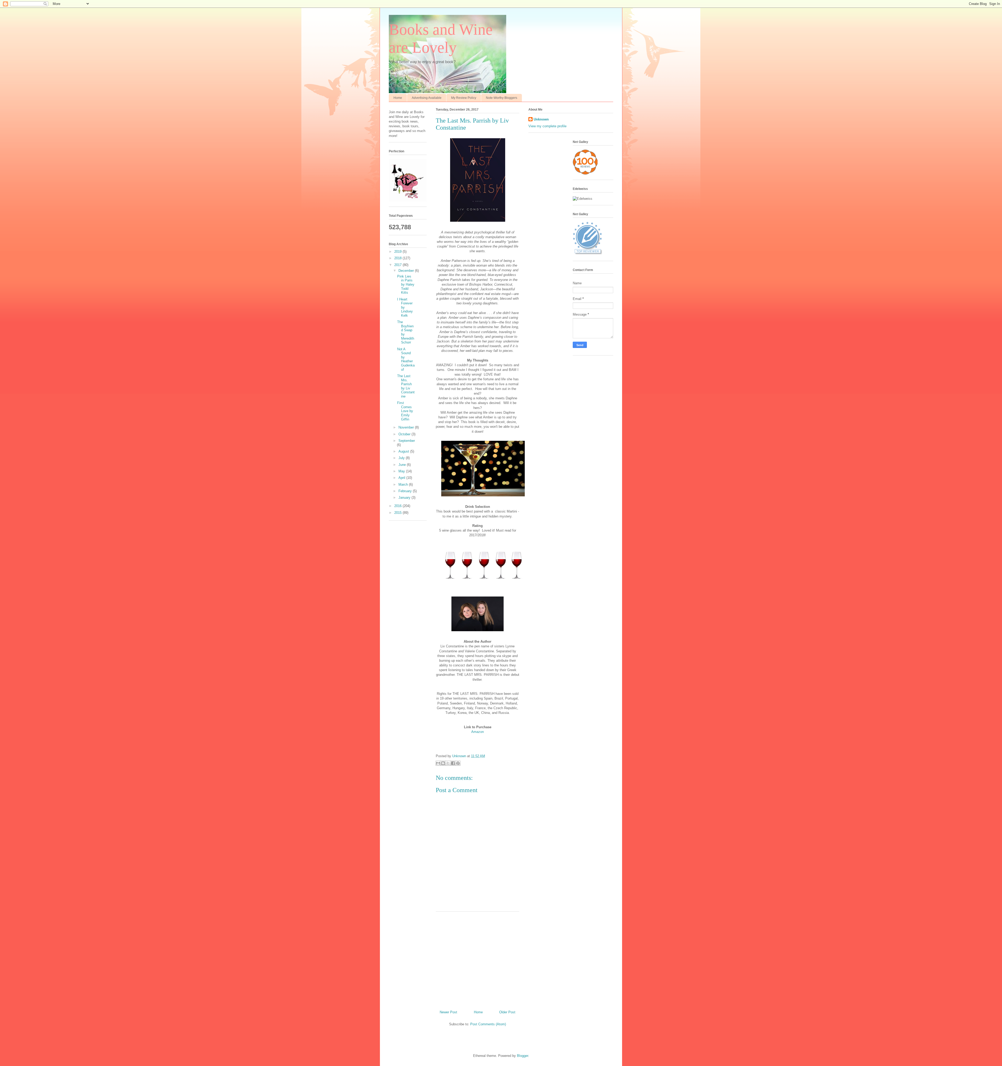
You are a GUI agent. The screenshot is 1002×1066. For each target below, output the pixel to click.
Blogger (522, 1056)
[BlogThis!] (443, 763)
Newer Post (448, 1012)
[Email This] (438, 763)
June (402, 465)
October (404, 434)
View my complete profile (547, 126)
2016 (398, 506)
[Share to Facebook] (453, 763)
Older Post (507, 1012)
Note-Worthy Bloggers (501, 98)
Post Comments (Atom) (488, 1024)
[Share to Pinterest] (458, 763)
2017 (398, 265)
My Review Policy (463, 98)
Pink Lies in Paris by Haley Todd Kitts (405, 284)
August (404, 451)
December (406, 271)
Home (397, 98)
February (405, 491)
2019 (398, 252)
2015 (398, 513)
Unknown (541, 119)
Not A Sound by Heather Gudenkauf (406, 359)
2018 (398, 258)
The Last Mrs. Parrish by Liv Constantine (406, 386)
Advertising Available (427, 98)
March (403, 484)
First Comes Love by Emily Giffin (405, 411)
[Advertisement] (477, 958)
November (406, 427)
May (402, 471)
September (406, 441)
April (402, 478)
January (404, 497)
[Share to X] (448, 763)
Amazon (477, 732)
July (402, 458)
